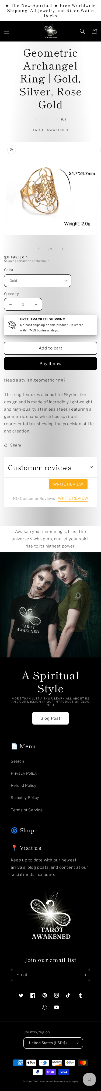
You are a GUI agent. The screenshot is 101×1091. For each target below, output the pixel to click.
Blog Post (50, 718)
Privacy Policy (24, 773)
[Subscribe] (84, 975)
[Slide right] (62, 249)
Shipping (10, 260)
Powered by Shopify (66, 1081)
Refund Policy (23, 785)
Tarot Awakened (43, 1081)
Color (8, 270)
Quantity (11, 294)
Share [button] (15, 445)
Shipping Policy (25, 797)
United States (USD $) (48, 1043)
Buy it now (51, 363)
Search (17, 761)
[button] (7, 31)
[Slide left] (39, 249)
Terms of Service (27, 810)
